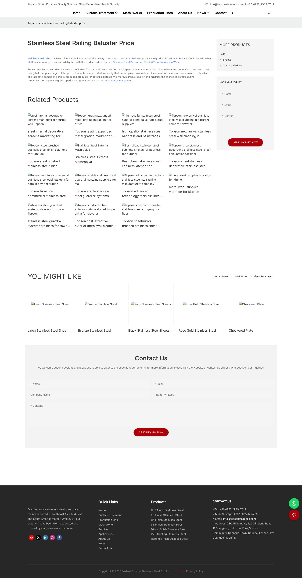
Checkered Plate (241, 330)
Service (103, 529)
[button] (235, 13)
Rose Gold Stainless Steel (197, 330)
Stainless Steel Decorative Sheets (132, 62)
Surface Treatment (261, 276)
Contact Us (105, 548)
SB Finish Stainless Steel (166, 524)
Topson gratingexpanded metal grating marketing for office (95, 133)
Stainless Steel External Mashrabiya (92, 159)
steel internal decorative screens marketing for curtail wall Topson (45, 133)
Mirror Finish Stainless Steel (168, 529)
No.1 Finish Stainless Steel (167, 510)
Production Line (108, 519)
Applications (106, 534)
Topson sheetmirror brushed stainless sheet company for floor (139, 223)
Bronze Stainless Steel (94, 330)
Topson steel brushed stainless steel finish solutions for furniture (44, 163)
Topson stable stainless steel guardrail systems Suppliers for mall (92, 193)
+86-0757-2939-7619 (260, 4)
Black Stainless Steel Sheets (149, 330)
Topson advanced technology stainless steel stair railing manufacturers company (141, 193)
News (101, 543)
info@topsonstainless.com (226, 4)
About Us (104, 538)
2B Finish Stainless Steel (166, 515)
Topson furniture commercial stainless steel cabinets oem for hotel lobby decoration (47, 193)
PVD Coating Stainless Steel (168, 534)
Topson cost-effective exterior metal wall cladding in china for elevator (95, 223)
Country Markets (220, 276)
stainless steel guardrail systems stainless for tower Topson (48, 223)
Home (102, 510)
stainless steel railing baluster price (63, 23)
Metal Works (240, 276)
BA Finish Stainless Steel (166, 519)
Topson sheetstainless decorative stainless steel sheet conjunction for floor (189, 163)
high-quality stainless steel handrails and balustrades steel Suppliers (141, 133)
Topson (32, 23)
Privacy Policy (194, 571)
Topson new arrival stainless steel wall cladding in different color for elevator (190, 133)
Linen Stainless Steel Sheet (47, 330)
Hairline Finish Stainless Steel (169, 538)
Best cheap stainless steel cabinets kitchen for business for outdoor (141, 163)
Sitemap (178, 571)
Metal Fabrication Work (166, 62)
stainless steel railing (39, 58)
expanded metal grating (118, 80)
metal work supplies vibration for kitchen (184, 189)
